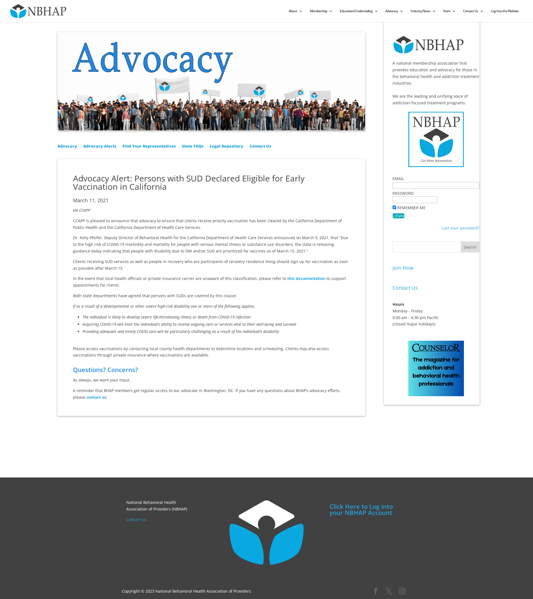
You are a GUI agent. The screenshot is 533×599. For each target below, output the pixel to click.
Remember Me (411, 207)
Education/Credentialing (356, 11)
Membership (318, 11)
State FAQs (192, 146)
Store (446, 11)
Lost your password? (460, 228)
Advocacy (391, 11)
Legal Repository (226, 146)
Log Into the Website (505, 11)
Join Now (403, 267)
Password (403, 193)
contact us (96, 397)
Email (398, 178)
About (293, 11)
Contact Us (470, 11)
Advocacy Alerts (99, 146)
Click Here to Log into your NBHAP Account (361, 509)
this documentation (306, 278)
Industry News (420, 11)
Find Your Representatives (149, 146)
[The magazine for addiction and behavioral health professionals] (436, 392)
